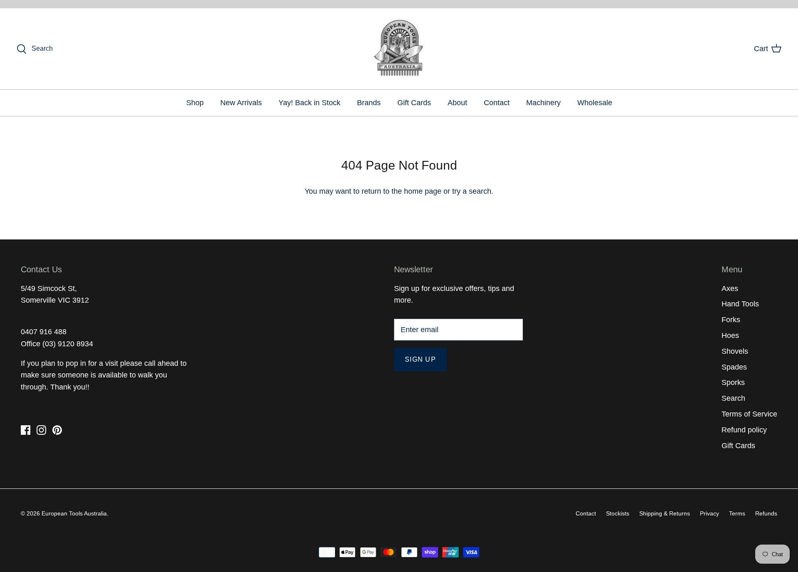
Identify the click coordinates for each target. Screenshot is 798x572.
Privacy (709, 513)
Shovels (735, 351)
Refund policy (744, 430)
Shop (195, 103)
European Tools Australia (74, 513)
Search (733, 398)
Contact (497, 103)
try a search (471, 191)
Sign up (420, 359)
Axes (730, 288)
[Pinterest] (57, 430)
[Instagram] (41, 430)
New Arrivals (241, 103)
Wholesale (594, 103)
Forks (731, 320)
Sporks (733, 382)
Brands (369, 103)
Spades (734, 367)
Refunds (766, 513)
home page (422, 191)
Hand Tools (740, 304)
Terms (737, 513)
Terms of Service (749, 414)
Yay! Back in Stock (309, 103)
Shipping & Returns (664, 513)
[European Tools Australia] (399, 49)
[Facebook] (25, 430)
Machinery (543, 103)
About (457, 103)
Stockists (617, 513)
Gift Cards (414, 103)
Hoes (730, 335)
